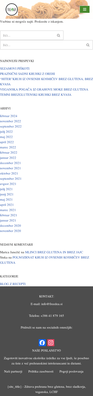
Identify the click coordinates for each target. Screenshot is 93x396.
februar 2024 (8, 116)
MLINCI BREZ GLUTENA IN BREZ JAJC (54, 252)
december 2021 (10, 163)
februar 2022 (8, 152)
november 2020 (10, 230)
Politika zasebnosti (40, 371)
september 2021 (11, 178)
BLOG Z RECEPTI (13, 284)
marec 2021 (8, 210)
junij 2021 (7, 194)
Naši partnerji (13, 371)
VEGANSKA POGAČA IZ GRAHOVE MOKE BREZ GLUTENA (44, 89)
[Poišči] (59, 35)
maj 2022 (6, 136)
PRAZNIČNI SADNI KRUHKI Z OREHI (27, 73)
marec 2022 (8, 147)
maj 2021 (6, 199)
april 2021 (7, 204)
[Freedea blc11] (11, 9)
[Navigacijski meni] (85, 9)
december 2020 (10, 225)
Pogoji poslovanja (71, 371)
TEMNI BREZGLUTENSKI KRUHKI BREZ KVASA (35, 94)
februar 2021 (8, 215)
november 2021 (10, 168)
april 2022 (7, 142)
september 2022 (11, 126)
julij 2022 (6, 131)
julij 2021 (6, 189)
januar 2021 (8, 220)
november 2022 (10, 121)
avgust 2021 (8, 183)
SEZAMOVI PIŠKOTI (14, 68)
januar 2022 (8, 157)
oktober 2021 (9, 173)
